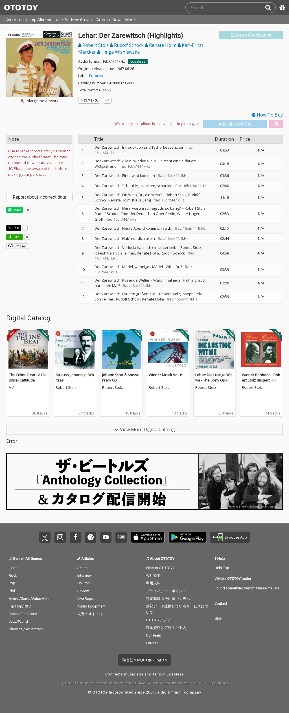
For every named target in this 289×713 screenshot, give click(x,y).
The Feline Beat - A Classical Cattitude (28, 377)
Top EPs (61, 19)
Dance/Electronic (23, 614)
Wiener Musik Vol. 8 (165, 374)
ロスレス (91, 100)
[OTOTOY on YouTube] (105, 537)
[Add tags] (107, 100)
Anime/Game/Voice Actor (30, 598)
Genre (18, 558)
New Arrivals (82, 19)
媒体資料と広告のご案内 (166, 628)
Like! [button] (17, 237)
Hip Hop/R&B (20, 606)
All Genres (33, 558)
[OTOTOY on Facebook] (75, 537)
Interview (84, 575)
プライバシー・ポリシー (166, 591)
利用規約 (153, 583)
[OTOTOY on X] (45, 537)
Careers (152, 643)
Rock (13, 575)
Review (83, 591)
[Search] (270, 8)
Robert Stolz (95, 45)
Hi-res (13, 568)
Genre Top (14, 19)
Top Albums (40, 19)
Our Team (153, 635)
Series (82, 568)
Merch (131, 19)
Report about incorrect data (39, 197)
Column (83, 583)
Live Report (86, 598)
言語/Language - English (146, 659)
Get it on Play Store (187, 537)
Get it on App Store (148, 537)
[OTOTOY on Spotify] (90, 537)
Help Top (221, 568)
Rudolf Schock (129, 45)
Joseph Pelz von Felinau (115, 253)
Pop (12, 583)
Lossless (137, 61)
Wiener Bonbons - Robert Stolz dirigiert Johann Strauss (261, 380)
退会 (218, 619)
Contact (220, 603)
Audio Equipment (91, 606)
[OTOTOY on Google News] (121, 537)
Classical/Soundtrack (26, 629)
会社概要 (153, 575)
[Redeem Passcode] (281, 8)
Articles (103, 19)
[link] (251, 35)
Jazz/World (18, 621)
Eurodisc (96, 75)
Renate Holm (163, 45)
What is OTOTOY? (160, 568)
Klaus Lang (141, 200)
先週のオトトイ (90, 614)
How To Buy (269, 115)
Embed (20, 246)
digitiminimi (172, 692)
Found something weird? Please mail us (246, 588)
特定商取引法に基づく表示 (168, 598)
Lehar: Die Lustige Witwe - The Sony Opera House (213, 380)
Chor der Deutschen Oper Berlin (148, 213)
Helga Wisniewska (120, 52)
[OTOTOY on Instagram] (60, 537)
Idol (12, 591)
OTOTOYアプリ (158, 620)
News (117, 19)
